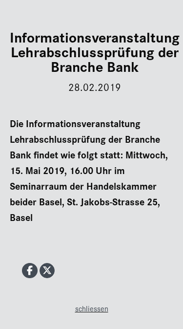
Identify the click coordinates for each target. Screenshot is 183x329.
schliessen (91, 308)
